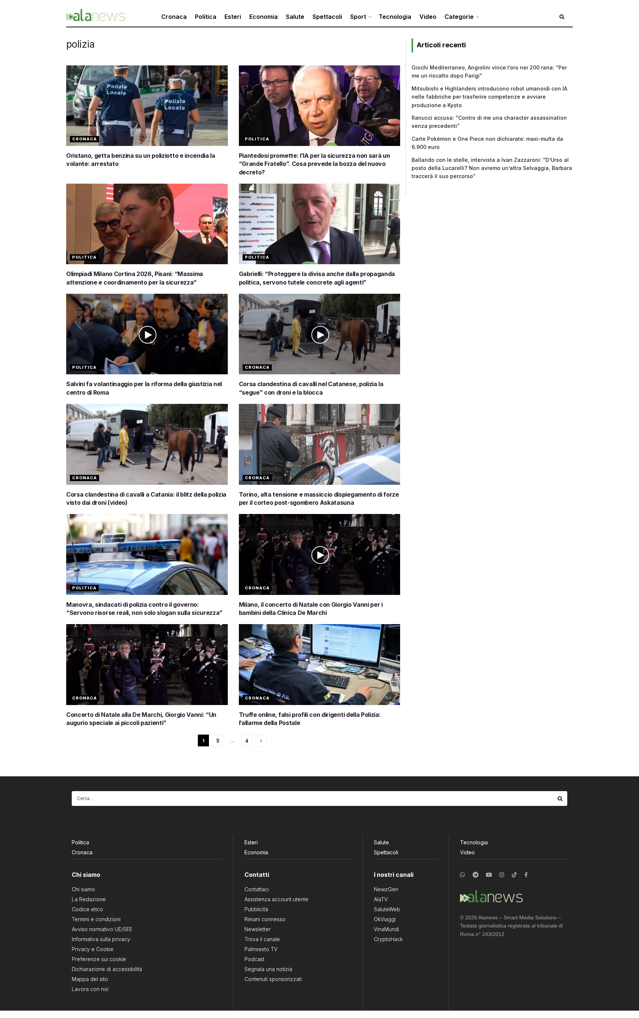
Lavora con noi (90, 989)
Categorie (459, 16)
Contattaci (256, 889)
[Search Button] (560, 798)
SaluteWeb (387, 909)
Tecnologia (395, 16)
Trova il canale (262, 939)
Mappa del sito (90, 979)
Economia (263, 16)
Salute (295, 16)
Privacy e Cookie (93, 949)
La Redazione (89, 899)
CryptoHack (388, 939)
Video (427, 16)
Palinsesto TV (260, 949)
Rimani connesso (264, 919)
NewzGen (386, 889)
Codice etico (87, 909)
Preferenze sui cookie (99, 959)
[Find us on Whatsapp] (462, 875)
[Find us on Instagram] (501, 875)
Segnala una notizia (268, 969)
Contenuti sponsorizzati (273, 979)
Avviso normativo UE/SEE (102, 929)
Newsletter (257, 929)
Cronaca (174, 16)
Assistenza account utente (276, 899)
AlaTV (381, 899)
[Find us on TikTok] (514, 875)
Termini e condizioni (96, 919)
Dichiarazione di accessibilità (107, 969)
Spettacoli (327, 16)
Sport (358, 16)
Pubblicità (256, 909)
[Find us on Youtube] (489, 875)
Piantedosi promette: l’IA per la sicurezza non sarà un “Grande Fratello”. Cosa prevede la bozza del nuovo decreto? (314, 164)
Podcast (254, 959)
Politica (205, 16)
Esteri (232, 16)
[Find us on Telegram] (476, 875)
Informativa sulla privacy (101, 939)
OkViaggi (385, 919)
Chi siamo (83, 889)
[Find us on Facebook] (526, 875)
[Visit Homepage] (95, 16)
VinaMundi (386, 929)
